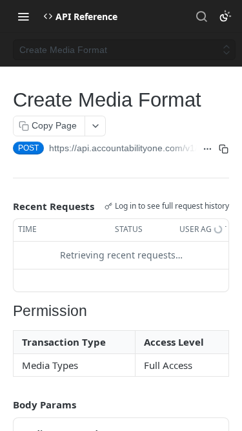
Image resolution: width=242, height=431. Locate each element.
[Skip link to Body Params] (4, 404)
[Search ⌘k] (201, 16)
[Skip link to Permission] (8, 311)
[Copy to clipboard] (223, 149)
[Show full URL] (207, 149)
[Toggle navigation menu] (23, 16)
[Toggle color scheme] (225, 16)
